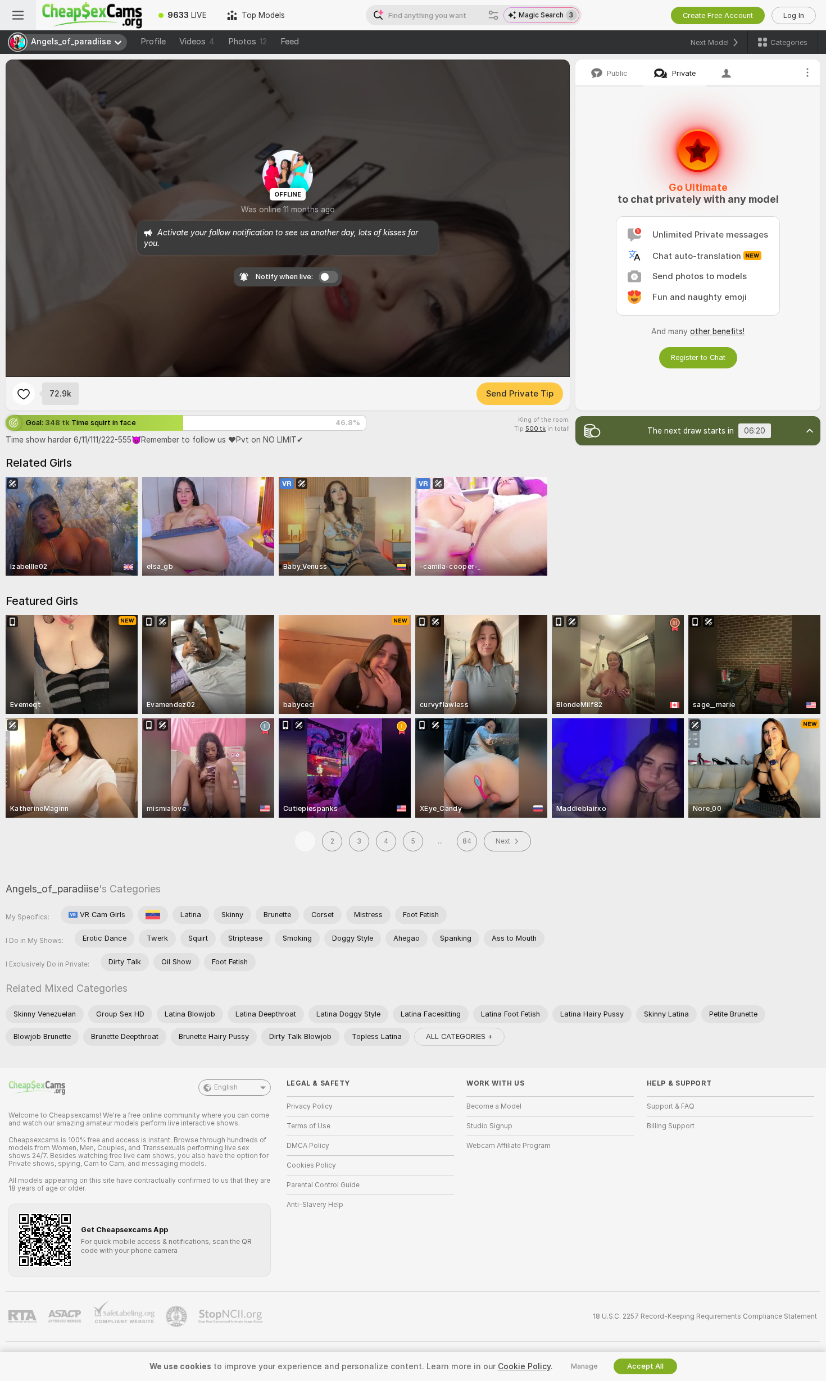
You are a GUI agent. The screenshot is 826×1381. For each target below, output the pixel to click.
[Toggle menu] (18, 15)
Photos (247, 42)
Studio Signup (489, 1126)
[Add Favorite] (23, 393)
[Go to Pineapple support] (177, 1316)
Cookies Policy (311, 1165)
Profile (153, 42)
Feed (289, 42)
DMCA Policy (308, 1146)
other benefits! (717, 331)
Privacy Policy (310, 1106)
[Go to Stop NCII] (231, 1316)
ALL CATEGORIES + (459, 1036)
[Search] (493, 15)
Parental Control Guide (323, 1185)
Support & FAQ (671, 1106)
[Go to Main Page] (92, 15)
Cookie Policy (524, 1366)
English (226, 1087)
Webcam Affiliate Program (508, 1146)
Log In (793, 15)
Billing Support (671, 1126)
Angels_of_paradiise (52, 889)
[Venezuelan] (153, 915)
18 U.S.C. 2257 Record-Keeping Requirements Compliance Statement (705, 1316)
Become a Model (493, 1106)
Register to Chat (698, 357)
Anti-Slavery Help (315, 1205)
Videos (197, 42)
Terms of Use (308, 1126)
